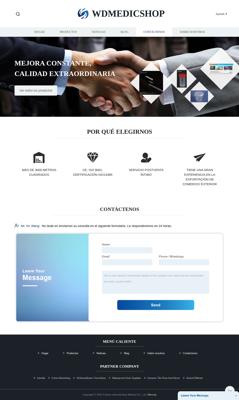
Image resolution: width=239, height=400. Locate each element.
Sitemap (151, 394)
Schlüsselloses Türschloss (91, 378)
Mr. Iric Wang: (30, 226)
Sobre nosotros (192, 32)
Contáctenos (154, 32)
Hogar (39, 32)
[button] (18, 14)
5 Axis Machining (61, 378)
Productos (68, 32)
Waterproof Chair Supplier (126, 378)
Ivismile (41, 378)
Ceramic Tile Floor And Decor (163, 378)
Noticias (99, 32)
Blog (124, 32)
